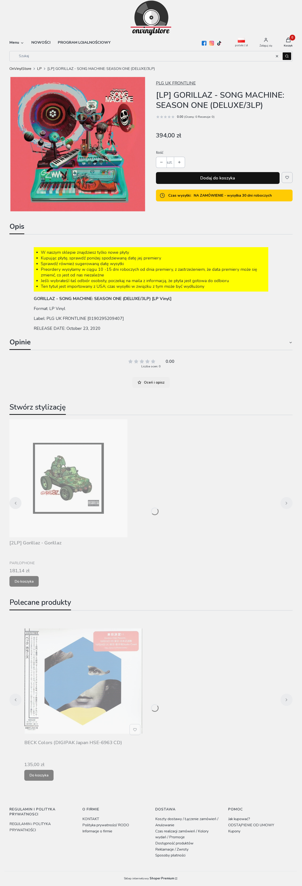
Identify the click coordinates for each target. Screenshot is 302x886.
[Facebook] (204, 43)
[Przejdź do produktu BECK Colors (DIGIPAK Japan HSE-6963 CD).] (83, 678)
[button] (287, 56)
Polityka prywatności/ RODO (105, 824)
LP (39, 68)
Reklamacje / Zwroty (172, 849)
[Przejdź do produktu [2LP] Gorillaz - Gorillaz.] (68, 478)
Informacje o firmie (97, 831)
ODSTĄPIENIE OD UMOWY (251, 824)
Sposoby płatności (170, 855)
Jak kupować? (239, 818)
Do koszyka (24, 581)
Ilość (159, 152)
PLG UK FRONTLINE (176, 83)
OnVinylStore (20, 68)
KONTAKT (90, 818)
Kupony (234, 831)
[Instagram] (211, 43)
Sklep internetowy (149, 878)
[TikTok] (219, 43)
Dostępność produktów (174, 843)
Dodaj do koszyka (217, 178)
